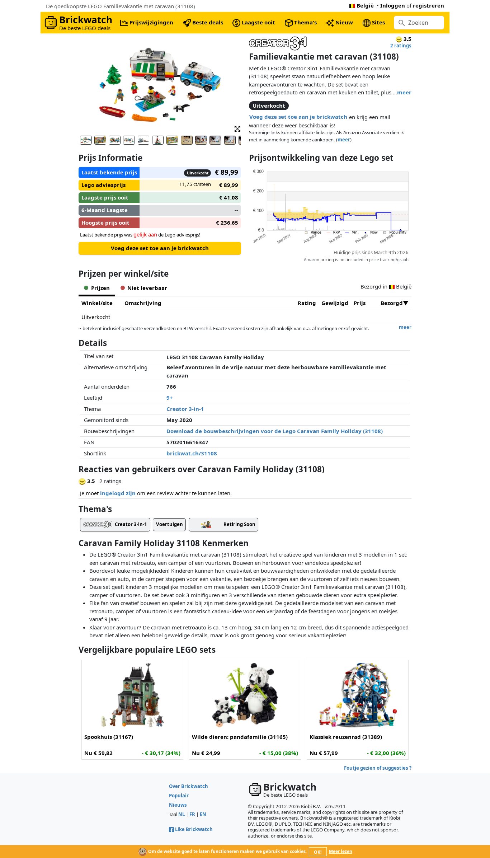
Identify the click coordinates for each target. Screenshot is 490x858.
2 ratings (400, 45)
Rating (307, 302)
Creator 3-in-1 (185, 408)
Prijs (360, 302)
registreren (428, 5)
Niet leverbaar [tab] (147, 287)
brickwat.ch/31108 (191, 453)
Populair (179, 795)
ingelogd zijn (118, 493)
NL (181, 814)
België (365, 5)
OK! (317, 852)
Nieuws (178, 805)
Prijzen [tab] (100, 287)
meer (404, 92)
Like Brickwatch (194, 829)
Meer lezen (340, 851)
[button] (237, 128)
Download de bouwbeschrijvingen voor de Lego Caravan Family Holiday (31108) (274, 431)
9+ (169, 397)
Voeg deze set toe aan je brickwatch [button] (298, 116)
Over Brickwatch (188, 786)
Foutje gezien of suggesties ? (377, 768)
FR (192, 814)
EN (203, 814)
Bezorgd (392, 302)
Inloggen (392, 5)
